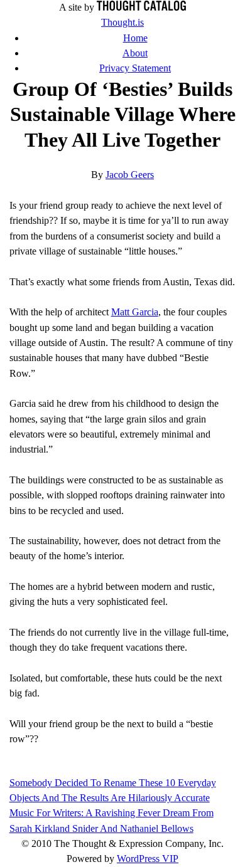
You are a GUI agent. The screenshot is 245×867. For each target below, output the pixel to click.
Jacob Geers (130, 175)
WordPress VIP (147, 858)
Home (135, 38)
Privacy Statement (135, 68)
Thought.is (122, 22)
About (135, 53)
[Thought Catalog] (141, 7)
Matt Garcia (134, 312)
